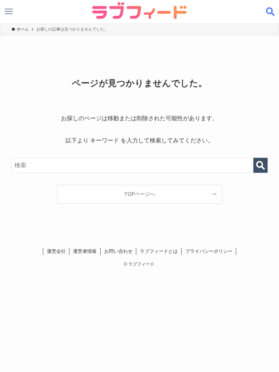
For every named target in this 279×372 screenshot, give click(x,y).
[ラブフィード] (139, 10)
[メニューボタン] (8, 11)
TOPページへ (139, 194)
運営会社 (56, 251)
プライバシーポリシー (208, 251)
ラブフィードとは (159, 251)
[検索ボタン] (270, 11)
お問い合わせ (118, 251)
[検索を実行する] (260, 165)
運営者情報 (85, 251)
